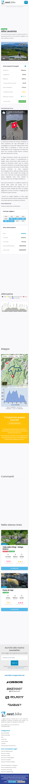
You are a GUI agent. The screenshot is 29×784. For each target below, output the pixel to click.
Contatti (3, 743)
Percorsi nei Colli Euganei (7, 757)
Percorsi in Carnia (5, 755)
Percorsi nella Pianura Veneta (8, 767)
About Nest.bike (5, 733)
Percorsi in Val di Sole (6, 769)
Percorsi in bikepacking (7, 771)
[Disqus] (14, 500)
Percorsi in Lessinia (6, 759)
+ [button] (25, 380)
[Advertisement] (14, 18)
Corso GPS (3, 739)
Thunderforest (4, 387)
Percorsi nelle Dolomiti (7, 751)
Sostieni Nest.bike (5, 735)
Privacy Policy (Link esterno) (8, 745)
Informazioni (21, 781)
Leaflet (2, 386)
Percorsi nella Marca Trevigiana (9, 765)
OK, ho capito (12, 781)
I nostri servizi (4, 741)
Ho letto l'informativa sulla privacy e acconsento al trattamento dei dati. (16, 667)
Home (7, 6)
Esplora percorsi (13, 6)
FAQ (2, 737)
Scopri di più (21, 668)
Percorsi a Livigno (5, 753)
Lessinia (23, 233)
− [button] (25, 382)
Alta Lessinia (20, 6)
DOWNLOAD (22, 101)
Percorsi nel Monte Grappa (8, 762)
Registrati (14, 663)
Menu (26, 2)
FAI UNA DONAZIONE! (14, 423)
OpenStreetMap (13, 386)
